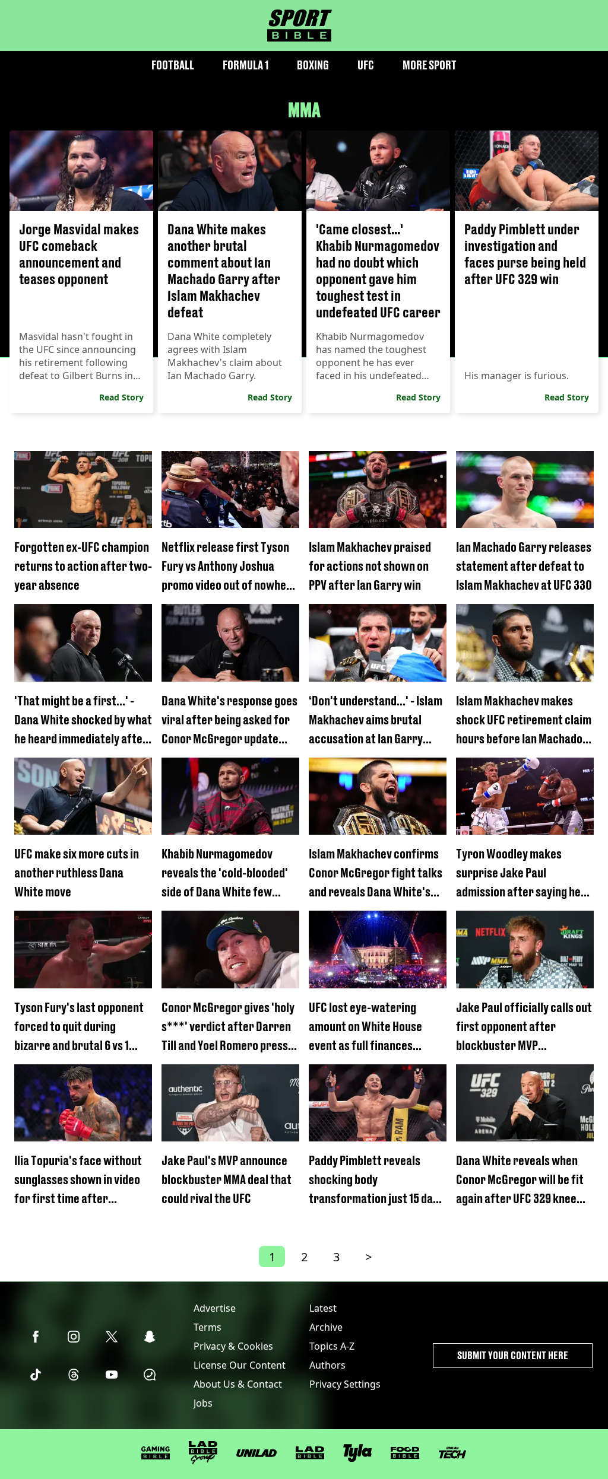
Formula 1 (245, 65)
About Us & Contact (238, 1384)
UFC (365, 65)
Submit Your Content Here (512, 1355)
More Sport (430, 65)
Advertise (215, 1308)
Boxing (313, 65)
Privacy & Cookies (233, 1346)
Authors (327, 1365)
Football (172, 65)
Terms (207, 1327)
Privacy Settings (345, 1384)
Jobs (203, 1403)
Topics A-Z (331, 1346)
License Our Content (240, 1365)
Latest (323, 1308)
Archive (326, 1327)
